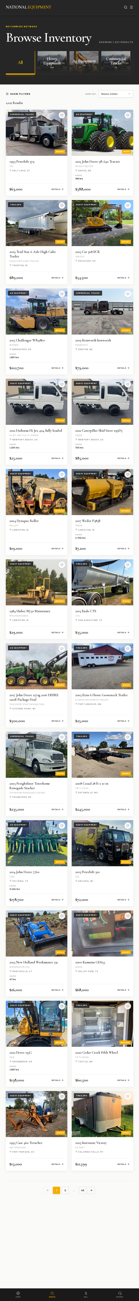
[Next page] (91, 1190)
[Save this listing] (62, 115)
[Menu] (131, 7)
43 (82, 1190)
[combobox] (116, 93)
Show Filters (20, 93)
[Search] (125, 7)
